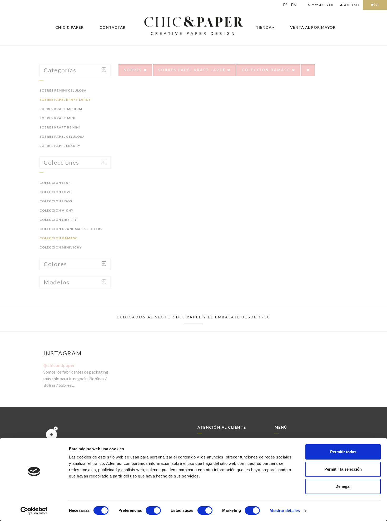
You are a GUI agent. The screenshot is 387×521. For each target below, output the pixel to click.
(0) (376, 4)
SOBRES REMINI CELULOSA (63, 90)
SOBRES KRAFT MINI (57, 118)
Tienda (264, 27)
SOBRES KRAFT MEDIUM (60, 109)
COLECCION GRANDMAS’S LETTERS (70, 229)
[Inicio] (193, 26)
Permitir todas (343, 452)
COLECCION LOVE (55, 192)
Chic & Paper (69, 27)
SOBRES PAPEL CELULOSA (62, 136)
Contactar (113, 27)
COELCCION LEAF (55, 183)
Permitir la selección (343, 469)
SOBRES (134, 70)
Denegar (343, 486)
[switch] (153, 510)
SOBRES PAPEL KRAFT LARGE (65, 100)
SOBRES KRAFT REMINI (59, 127)
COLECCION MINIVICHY (60, 247)
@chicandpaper (59, 365)
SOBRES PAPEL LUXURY (59, 146)
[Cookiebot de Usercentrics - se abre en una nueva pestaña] (34, 511)
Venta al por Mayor (313, 27)
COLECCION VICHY (56, 210)
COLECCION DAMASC (58, 238)
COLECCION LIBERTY (58, 220)
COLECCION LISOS (55, 201)
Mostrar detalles (285, 510)
